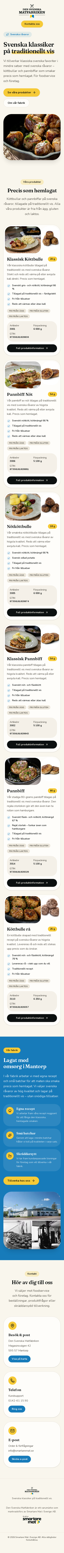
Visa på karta (19, 1359)
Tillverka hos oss (19, 1181)
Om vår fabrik (16, 103)
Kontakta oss (32, 24)
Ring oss (17, 1409)
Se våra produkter (19, 92)
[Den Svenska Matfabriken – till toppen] (32, 11)
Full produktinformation (30, 348)
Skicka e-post (19, 1459)
